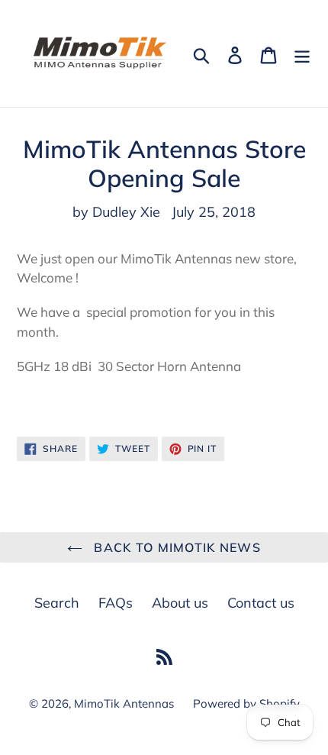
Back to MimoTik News (175, 547)
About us (180, 602)
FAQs (115, 602)
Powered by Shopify (246, 703)
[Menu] (302, 54)
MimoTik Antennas (124, 703)
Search (56, 602)
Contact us (260, 602)
